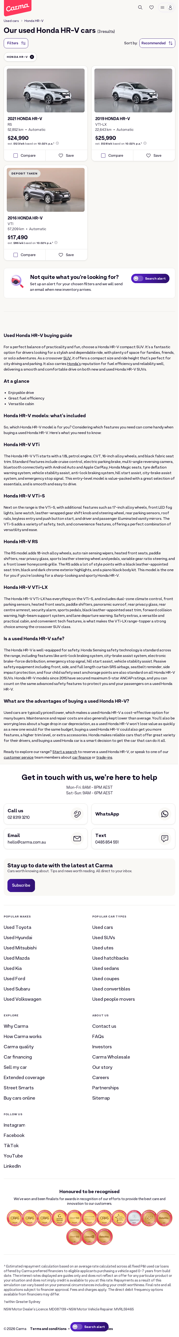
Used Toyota (17, 927)
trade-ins (104, 757)
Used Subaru (17, 988)
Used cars (11, 21)
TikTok (11, 1145)
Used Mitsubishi (20, 947)
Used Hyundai (18, 937)
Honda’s (74, 364)
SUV (67, 358)
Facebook (14, 1135)
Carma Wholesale (111, 1056)
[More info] (57, 143)
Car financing (18, 1056)
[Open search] (140, 7)
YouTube (13, 1155)
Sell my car (15, 1067)
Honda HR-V (33, 21)
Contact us (104, 1026)
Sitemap (101, 1098)
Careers (100, 1077)
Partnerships (105, 1087)
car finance (81, 757)
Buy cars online (19, 1098)
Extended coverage (24, 1077)
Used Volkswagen (22, 999)
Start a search (64, 752)
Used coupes (105, 978)
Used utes (103, 947)
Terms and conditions (48, 1329)
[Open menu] (166, 7)
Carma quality (19, 1046)
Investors (102, 1046)
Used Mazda (17, 958)
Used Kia (13, 968)
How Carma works (23, 1036)
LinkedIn (12, 1166)
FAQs (98, 1036)
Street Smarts (19, 1087)
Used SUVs (103, 937)
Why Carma (16, 1026)
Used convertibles (111, 988)
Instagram (14, 1125)
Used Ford (14, 978)
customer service (19, 757)
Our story (102, 1067)
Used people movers (113, 999)
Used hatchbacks (110, 958)
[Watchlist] (151, 7)
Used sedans (105, 968)
